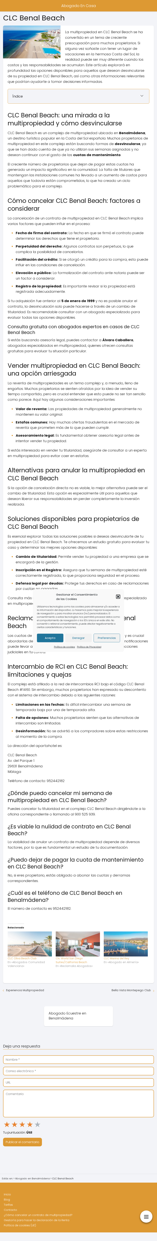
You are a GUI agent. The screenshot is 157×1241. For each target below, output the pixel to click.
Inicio (7, 1194)
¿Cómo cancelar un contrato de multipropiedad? (38, 1215)
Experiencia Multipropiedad (25, 990)
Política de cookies (64, 646)
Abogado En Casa (78, 5)
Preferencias (107, 638)
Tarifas (8, 1205)
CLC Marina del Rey (116, 958)
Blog (7, 1199)
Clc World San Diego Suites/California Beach (71, 960)
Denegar (78, 638)
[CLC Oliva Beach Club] (30, 944)
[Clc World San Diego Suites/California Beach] (78, 944)
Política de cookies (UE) (20, 1225)
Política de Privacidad (89, 646)
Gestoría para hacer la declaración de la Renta (36, 1220)
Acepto (50, 638)
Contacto (10, 1210)
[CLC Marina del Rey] (126, 944)
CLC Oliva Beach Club (22, 958)
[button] (118, 596)
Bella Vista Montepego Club (131, 990)
